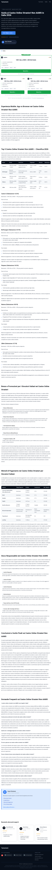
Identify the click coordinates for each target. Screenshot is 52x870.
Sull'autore (36, 859)
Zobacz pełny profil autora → (9, 807)
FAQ (50, 1)
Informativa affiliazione (39, 858)
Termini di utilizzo (38, 856)
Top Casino (40, 1)
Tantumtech (4, 2)
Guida (46, 1)
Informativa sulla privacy (39, 854)
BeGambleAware (8, 855)
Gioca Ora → (26, 71)
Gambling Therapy (17, 855)
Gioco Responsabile (28, 855)
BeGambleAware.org (40, 98)
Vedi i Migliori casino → (8, 33)
